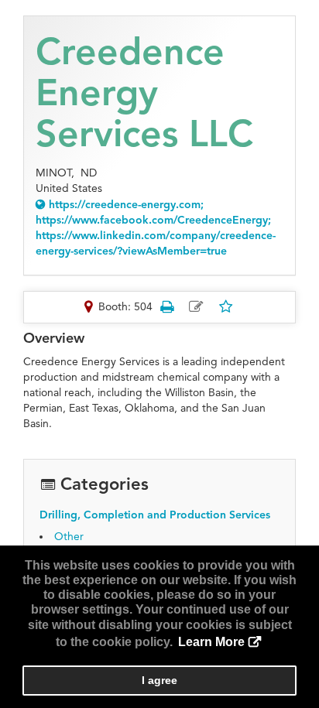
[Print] (167, 306)
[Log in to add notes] (196, 307)
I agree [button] (159, 680)
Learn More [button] (211, 641)
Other (69, 536)
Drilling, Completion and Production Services (154, 515)
